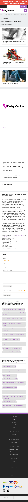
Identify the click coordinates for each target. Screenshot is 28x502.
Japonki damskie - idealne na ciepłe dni (11, 339)
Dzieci (14, 419)
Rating (4, 258)
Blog (14, 461)
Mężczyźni (14, 424)
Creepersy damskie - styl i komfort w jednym (12, 348)
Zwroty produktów (14, 451)
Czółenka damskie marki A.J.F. (9, 366)
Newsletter (14, 470)
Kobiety (14, 422)
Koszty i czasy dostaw (14, 449)
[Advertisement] (14, 146)
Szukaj (23, 6)
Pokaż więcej (7, 295)
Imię (4, 263)
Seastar (4, 127)
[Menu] (25, 10)
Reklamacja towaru (14, 454)
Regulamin (14, 437)
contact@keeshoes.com (17, 3)
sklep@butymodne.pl (14, 475)
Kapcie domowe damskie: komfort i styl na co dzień (14, 309)
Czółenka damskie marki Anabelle (10, 378)
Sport (14, 427)
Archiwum (14, 464)
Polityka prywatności (14, 439)
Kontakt (14, 434)
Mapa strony (14, 442)
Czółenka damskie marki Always (10, 375)
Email (4, 268)
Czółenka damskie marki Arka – (9, 401)
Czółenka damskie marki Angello (10, 387)
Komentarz (6, 273)
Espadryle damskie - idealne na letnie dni (11, 351)
